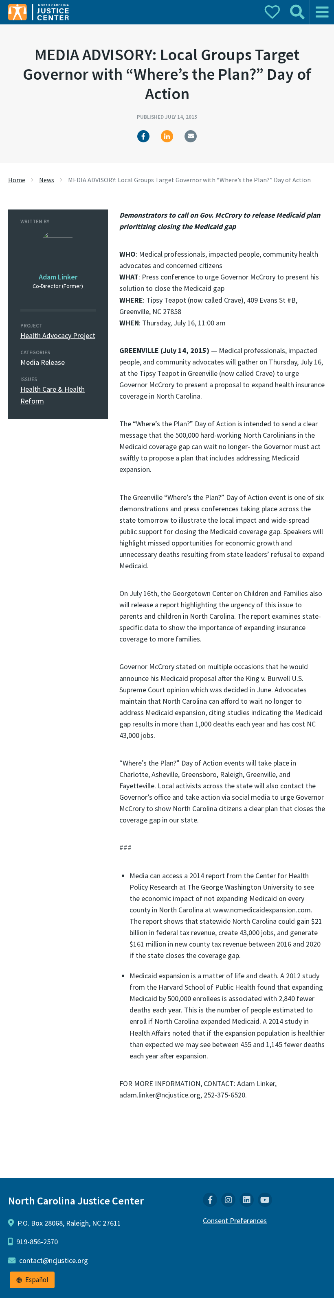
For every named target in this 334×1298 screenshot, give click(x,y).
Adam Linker (58, 276)
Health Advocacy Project (57, 335)
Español (36, 1279)
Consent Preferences (235, 1220)
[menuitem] (210, 1200)
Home (16, 180)
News (46, 180)
